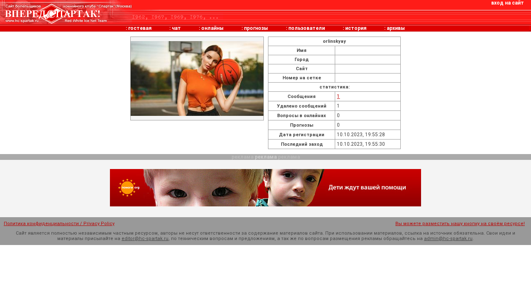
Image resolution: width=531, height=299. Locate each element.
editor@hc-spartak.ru (145, 238)
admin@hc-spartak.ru (448, 238)
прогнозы (256, 28)
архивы (396, 28)
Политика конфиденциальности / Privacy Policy (59, 223)
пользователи (306, 28)
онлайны (212, 28)
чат (176, 28)
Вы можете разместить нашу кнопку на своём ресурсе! (460, 223)
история (355, 28)
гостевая (139, 28)
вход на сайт (507, 3)
